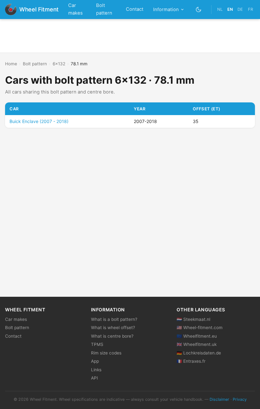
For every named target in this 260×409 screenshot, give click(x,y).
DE (240, 9)
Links (96, 369)
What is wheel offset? (113, 327)
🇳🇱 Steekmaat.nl (193, 319)
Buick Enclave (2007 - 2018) (39, 121)
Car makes (75, 9)
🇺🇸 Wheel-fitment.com (200, 327)
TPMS (97, 344)
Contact (134, 9)
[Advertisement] (130, 36)
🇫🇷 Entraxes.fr (191, 361)
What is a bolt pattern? (114, 319)
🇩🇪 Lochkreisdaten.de (199, 352)
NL (220, 9)
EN (230, 9)
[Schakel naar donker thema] (199, 9)
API (94, 377)
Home (11, 63)
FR (250, 9)
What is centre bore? (112, 336)
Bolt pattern (104, 9)
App (95, 361)
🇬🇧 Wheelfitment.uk (197, 344)
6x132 (59, 63)
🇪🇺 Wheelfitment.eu (197, 336)
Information (166, 9)
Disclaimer (219, 399)
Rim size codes (106, 352)
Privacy (240, 399)
